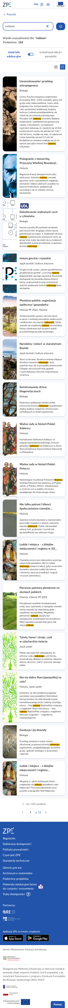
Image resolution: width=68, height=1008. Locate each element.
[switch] (34, 54)
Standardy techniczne (16, 860)
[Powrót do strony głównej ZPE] (8, 4)
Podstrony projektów (16, 878)
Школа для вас (12, 867)
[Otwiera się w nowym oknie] (13, 938)
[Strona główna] (18, 830)
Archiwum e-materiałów (18, 873)
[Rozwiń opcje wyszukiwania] (60, 26)
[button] (41, 4)
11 (39, 812)
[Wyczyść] (47, 26)
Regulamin (9, 838)
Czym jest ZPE (11, 855)
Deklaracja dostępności (17, 844)
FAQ (36, 4)
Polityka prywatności (16, 849)
